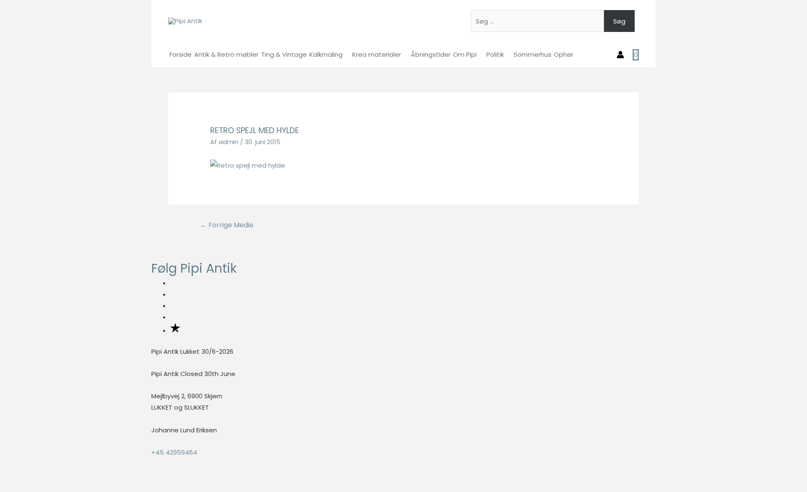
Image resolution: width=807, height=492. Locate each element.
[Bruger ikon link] (620, 54)
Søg (619, 21)
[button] (2, 485)
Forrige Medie (226, 225)
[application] (346, 54)
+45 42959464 (174, 452)
